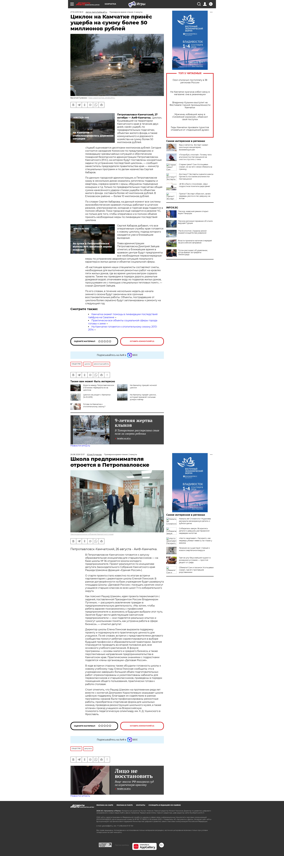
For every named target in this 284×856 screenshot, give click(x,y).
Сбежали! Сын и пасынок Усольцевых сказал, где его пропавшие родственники (196, 569)
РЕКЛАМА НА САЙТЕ (104, 805)
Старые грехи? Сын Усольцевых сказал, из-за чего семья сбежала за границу (195, 166)
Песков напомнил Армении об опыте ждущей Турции (195, 222)
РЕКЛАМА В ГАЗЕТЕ (125, 805)
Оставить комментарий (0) (142, 341)
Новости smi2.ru (80, 445)
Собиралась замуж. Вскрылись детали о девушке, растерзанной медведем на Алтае (194, 530)
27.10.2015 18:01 (76, 12)
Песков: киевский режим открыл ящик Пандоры (193, 212)
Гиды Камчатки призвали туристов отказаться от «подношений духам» (190, 128)
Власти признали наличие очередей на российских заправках (195, 242)
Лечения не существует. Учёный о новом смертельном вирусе (194, 549)
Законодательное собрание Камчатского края (91, 534)
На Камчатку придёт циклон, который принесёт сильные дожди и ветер (143, 397)
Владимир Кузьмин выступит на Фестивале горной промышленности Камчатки (190, 105)
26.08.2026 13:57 (77, 454)
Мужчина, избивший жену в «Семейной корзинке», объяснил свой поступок (190, 117)
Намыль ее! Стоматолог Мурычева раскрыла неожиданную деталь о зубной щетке (195, 521)
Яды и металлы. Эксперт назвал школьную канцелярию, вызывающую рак (193, 147)
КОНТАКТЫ (140, 805)
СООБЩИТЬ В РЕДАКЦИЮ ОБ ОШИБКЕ (165, 805)
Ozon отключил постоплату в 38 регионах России (190, 81)
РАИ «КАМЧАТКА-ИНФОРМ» (101, 98)
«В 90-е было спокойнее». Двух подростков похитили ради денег (194, 185)
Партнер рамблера (122, 845)
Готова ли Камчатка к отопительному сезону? (94, 405)
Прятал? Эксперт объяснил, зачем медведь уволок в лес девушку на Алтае (194, 196)
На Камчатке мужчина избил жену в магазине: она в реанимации (190, 93)
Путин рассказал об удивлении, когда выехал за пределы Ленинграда (193, 252)
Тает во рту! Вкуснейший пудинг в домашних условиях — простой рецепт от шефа (194, 560)
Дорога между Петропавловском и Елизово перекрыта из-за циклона (98, 387)
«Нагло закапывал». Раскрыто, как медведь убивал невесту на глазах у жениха (195, 540)
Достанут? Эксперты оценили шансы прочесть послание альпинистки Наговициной (196, 176)
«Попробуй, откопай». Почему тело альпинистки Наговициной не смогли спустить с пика (195, 157)
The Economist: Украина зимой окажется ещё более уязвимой (192, 232)
